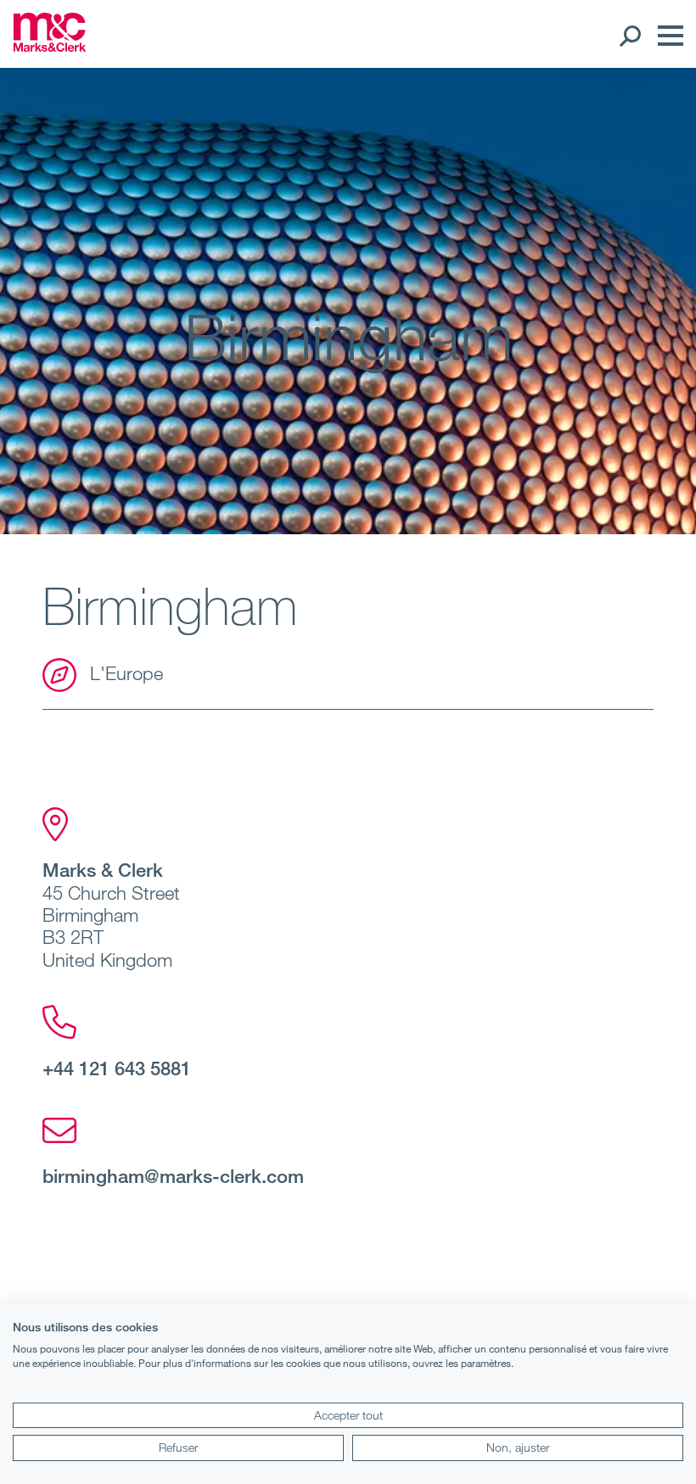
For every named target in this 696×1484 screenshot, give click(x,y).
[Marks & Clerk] (50, 46)
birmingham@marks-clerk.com (173, 1175)
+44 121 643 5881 (116, 1068)
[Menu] (666, 35)
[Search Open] (629, 35)
